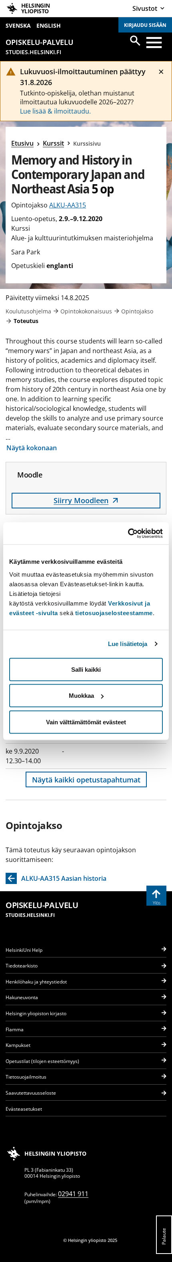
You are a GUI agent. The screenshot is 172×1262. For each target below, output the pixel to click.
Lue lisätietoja (128, 643)
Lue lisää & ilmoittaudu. (55, 111)
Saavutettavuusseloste (31, 1092)
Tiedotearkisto (22, 965)
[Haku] (135, 40)
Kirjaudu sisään (145, 25)
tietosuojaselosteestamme (114, 612)
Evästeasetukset (24, 1109)
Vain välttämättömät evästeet (86, 721)
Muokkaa (81, 695)
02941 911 (73, 1193)
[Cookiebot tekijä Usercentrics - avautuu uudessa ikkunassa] (128, 533)
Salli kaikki (86, 669)
